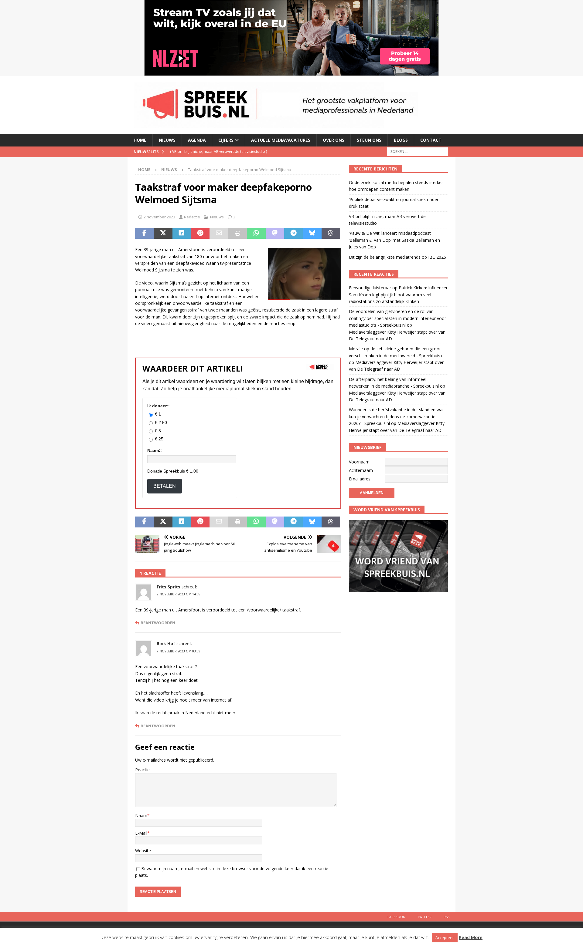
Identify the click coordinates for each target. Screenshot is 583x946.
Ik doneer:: (158, 405)
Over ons (333, 140)
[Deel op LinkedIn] (181, 233)
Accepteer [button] (444, 937)
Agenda (197, 140)
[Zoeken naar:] (417, 151)
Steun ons (369, 140)
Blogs (401, 140)
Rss (446, 916)
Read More (470, 937)
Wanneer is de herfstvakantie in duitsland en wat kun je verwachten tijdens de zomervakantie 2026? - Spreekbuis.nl (396, 416)
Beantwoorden (158, 623)
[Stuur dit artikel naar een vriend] (219, 233)
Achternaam (361, 470)
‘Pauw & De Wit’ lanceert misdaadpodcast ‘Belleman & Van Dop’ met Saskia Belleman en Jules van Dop (394, 240)
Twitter (424, 916)
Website (143, 850)
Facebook (396, 916)
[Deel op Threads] (331, 233)
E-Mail (141, 833)
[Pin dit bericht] (200, 233)
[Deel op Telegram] (293, 233)
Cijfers (226, 140)
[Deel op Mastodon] (275, 233)
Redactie (192, 217)
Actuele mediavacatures (280, 140)
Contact (431, 140)
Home (140, 140)
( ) (218, 151)
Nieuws (167, 140)
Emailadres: (360, 479)
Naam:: (154, 450)
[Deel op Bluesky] (312, 233)
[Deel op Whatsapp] (256, 233)
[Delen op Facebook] (144, 233)
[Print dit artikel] (237, 233)
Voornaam (359, 462)
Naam (141, 815)
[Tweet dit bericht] (163, 233)
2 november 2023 (159, 217)
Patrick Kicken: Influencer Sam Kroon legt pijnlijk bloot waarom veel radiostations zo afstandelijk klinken (398, 294)
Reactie (142, 770)
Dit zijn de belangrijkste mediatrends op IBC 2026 (397, 257)
